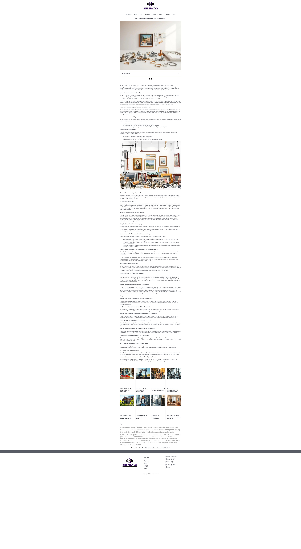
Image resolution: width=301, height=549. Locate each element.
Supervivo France (169, 459)
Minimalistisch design (156, 436)
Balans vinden (124, 427)
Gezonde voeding (145, 432)
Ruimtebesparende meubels (134, 440)
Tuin (141, 14)
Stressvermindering (127, 442)
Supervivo (128, 14)
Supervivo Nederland (170, 462)
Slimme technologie (162, 440)
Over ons (167, 467)
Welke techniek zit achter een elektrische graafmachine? (142, 390)
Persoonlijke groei (156, 438)
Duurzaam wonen (171, 427)
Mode (154, 14)
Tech (174, 14)
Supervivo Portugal (170, 464)
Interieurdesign (127, 434)
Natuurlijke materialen (127, 438)
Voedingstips (132, 444)
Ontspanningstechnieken (143, 438)
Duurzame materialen (133, 429)
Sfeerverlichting (145, 440)
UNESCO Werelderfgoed (125, 444)
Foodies (168, 14)
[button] (178, 73)
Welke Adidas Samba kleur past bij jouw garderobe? (126, 390)
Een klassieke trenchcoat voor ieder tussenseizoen (158, 389)
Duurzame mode (142, 429)
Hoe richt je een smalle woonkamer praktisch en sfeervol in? (173, 417)
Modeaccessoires (164, 436)
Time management (163, 442)
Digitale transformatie (145, 427)
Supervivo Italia (169, 461)
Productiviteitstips (124, 440)
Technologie (134, 447)
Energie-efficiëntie (159, 429)
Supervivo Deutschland (171, 456)
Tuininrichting (173, 442)
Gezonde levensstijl (128, 432)
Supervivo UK (168, 466)
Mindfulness (138, 437)
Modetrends (171, 436)
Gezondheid (156, 432)
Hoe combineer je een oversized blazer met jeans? (141, 417)
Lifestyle (147, 14)
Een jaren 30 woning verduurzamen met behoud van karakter (126, 417)
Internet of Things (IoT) (160, 434)
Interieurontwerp (139, 434)
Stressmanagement (173, 440)
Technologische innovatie (139, 442)
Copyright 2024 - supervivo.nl (150, 473)
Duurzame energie (124, 429)
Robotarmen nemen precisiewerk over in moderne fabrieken (172, 390)
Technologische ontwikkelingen (151, 442)
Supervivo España (170, 458)
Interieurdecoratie (167, 432)
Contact (167, 469)
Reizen (160, 14)
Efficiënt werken (150, 429)
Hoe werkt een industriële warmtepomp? (155, 417)
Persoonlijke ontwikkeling (169, 438)
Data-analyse (132, 427)
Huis (135, 14)
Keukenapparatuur (171, 434)
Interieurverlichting (149, 434)
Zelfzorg (138, 444)
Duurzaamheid (159, 427)
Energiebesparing (172, 429)
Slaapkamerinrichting (153, 440)
